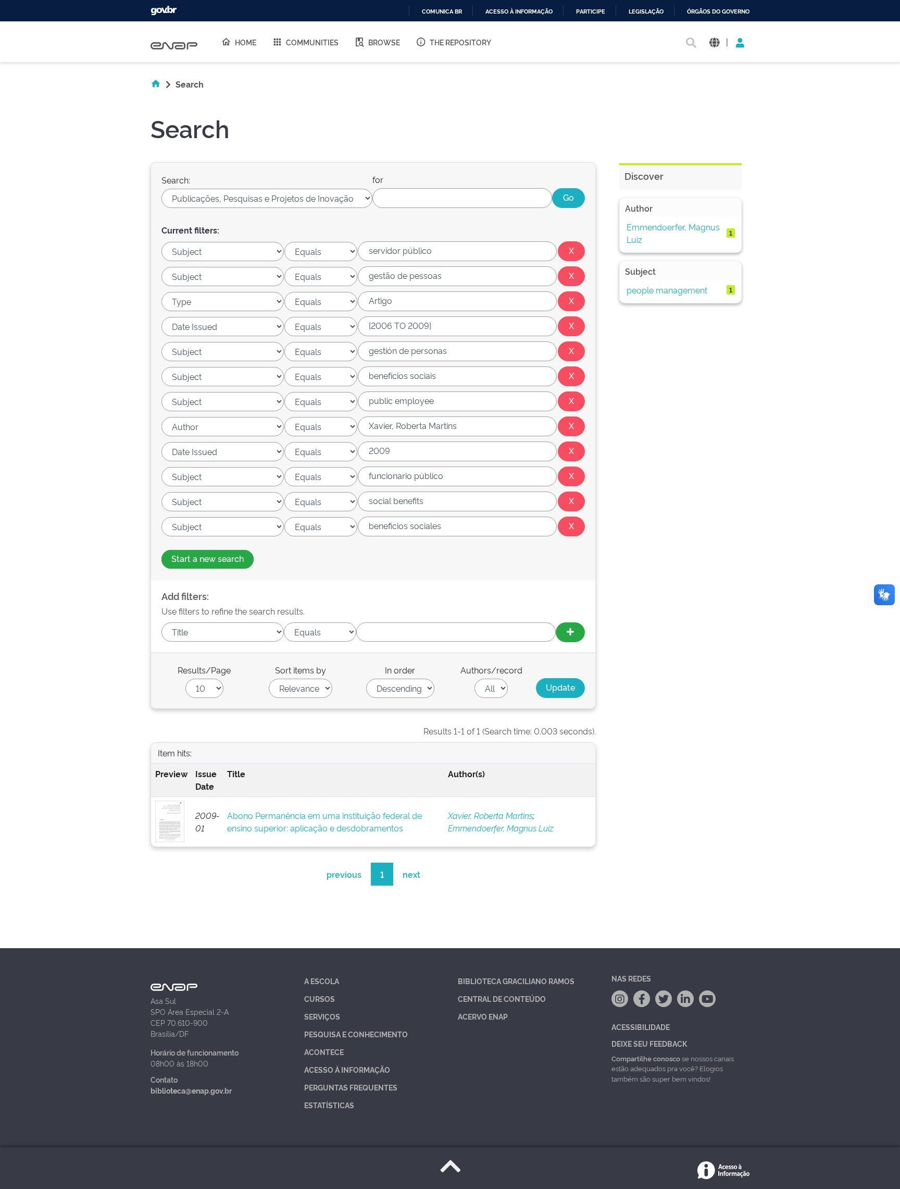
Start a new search (207, 558)
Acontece (324, 1052)
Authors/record (491, 670)
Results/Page (204, 670)
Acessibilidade (640, 1027)
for (377, 179)
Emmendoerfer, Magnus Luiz (500, 827)
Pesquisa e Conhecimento (356, 1034)
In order (400, 670)
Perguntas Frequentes (350, 1087)
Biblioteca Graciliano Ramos (516, 981)
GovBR (164, 11)
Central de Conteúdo (502, 998)
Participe (590, 11)
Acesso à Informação (347, 1069)
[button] (714, 42)
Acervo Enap (483, 1016)
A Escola (321, 981)
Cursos (319, 998)
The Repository (460, 42)
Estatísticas (329, 1105)
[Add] (570, 632)
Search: (175, 180)
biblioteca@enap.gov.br (191, 1090)
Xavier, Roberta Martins (490, 815)
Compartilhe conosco (645, 1058)
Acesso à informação (519, 11)
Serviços (322, 1016)
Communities (312, 42)
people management (667, 290)
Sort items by (300, 670)
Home (245, 42)
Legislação (646, 11)
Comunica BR (442, 11)
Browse (384, 42)
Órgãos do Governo (718, 11)
